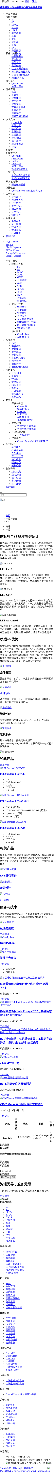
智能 (14, 39)
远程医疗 (16, 113)
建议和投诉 (17, 144)
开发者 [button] (9, 150)
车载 (14, 36)
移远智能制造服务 (21, 74)
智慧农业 (16, 62)
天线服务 (16, 65)
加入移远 (16, 209)
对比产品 (5, 1177)
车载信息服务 (18, 107)
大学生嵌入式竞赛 (21, 175)
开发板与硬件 (18, 184)
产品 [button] (8, 529)
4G (13, 22)
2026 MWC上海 (9, 1063)
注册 (34, 1)
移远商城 (21, 301)
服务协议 (28, 1468)
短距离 (15, 42)
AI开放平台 (17, 86)
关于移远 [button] (10, 193)
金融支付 (16, 95)
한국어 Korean (13, 250)
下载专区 (16, 125)
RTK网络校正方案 (21, 71)
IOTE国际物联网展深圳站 (16, 1083)
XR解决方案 (18, 77)
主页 (8, 515)
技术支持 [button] (10, 119)
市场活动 (16, 230)
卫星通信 (16, 33)
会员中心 (16, 147)
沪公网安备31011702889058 (14, 1471)
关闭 (13, 1177)
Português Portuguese (15, 253)
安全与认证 (17, 206)
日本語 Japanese (13, 247)
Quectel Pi (16, 156)
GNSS (15, 30)
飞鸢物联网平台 (20, 169)
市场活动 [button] (10, 972)
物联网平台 (17, 56)
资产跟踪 (16, 101)
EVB (14, 48)
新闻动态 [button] (10, 969)
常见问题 (16, 131)
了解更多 (4, 999)
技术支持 (16, 140)
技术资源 (16, 227)
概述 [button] (8, 526)
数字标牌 (16, 110)
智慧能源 (16, 98)
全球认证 (5, 693)
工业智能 (16, 59)
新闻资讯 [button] (10, 218)
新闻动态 (16, 221)
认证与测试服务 (20, 68)
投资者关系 (17, 200)
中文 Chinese (12, 241)
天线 (14, 45)
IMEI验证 (16, 137)
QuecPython (17, 83)
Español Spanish (13, 256)
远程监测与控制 (20, 116)
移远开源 (16, 134)
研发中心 (16, 212)
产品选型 (16, 50)
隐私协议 (17, 1468)
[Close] (1, 492)
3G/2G (15, 27)
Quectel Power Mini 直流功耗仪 (27, 190)
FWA (14, 92)
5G (13, 19)
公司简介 (16, 197)
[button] (27, 566)
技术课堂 (16, 233)
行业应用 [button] (10, 89)
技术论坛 (16, 128)
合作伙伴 (16, 203)
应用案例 (16, 224)
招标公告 (16, 215)
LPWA (15, 25)
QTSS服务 (17, 122)
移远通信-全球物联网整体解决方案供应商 (21, 7)
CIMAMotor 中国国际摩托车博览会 (21, 1104)
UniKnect (16, 161)
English (9, 244)
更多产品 (4, 765)
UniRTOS (16, 163)
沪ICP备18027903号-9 (39, 1471)
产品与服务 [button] (11, 13)
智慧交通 (16, 104)
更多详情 (4, 1196)
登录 (27, 1)
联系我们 (10, 236)
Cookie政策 (5, 1468)
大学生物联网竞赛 (21, 178)
